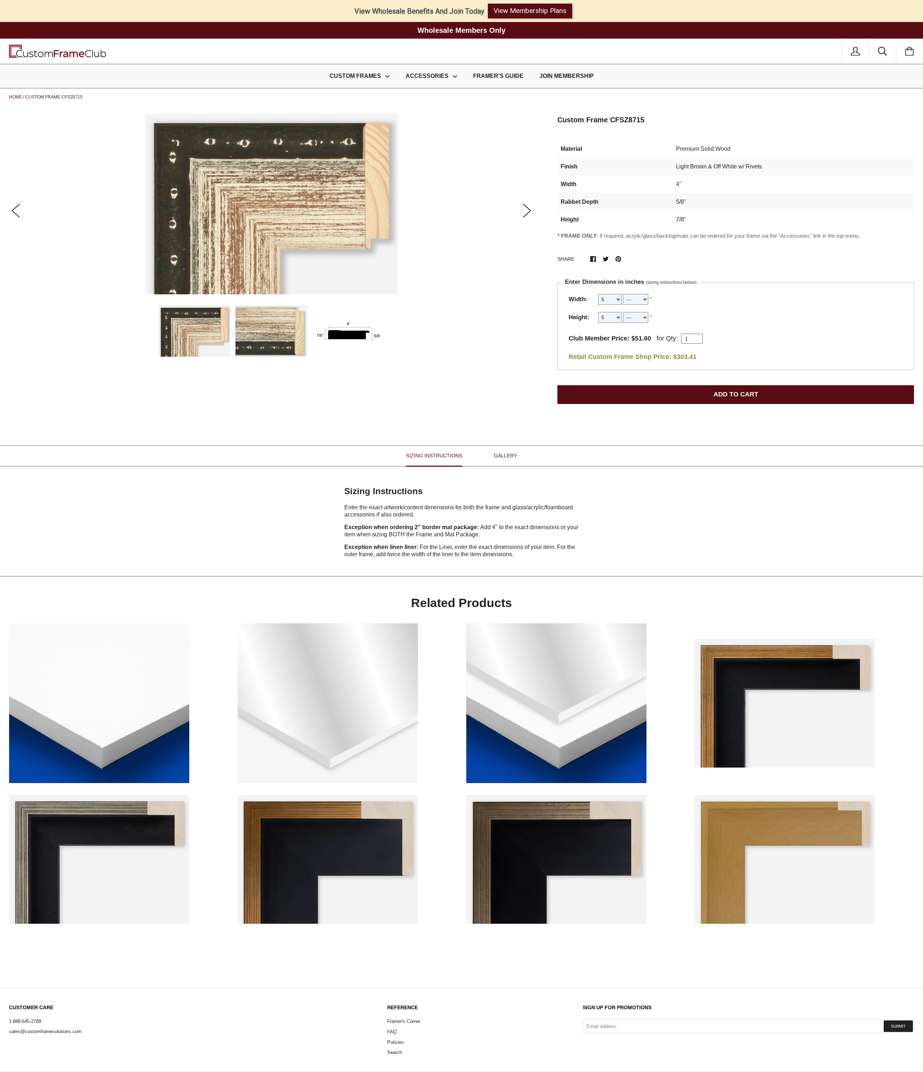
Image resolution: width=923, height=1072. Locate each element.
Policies (395, 1042)
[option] (271, 204)
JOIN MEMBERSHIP (566, 76)
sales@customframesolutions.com (45, 1031)
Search (394, 1052)
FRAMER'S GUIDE (498, 76)
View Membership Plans (530, 10)
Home (15, 97)
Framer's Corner (403, 1021)
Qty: (672, 338)
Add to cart (736, 394)
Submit (898, 1026)
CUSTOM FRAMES (356, 76)
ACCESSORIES (428, 76)
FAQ (392, 1031)
